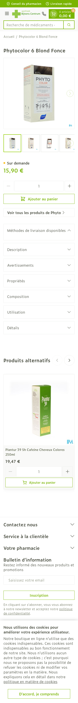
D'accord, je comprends (39, 693)
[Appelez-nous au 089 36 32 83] (44, 14)
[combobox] (33, 24)
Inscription (39, 595)
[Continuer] (70, 93)
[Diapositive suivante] (69, 360)
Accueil (8, 36)
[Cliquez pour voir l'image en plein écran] (39, 93)
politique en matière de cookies (30, 681)
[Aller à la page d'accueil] (26, 14)
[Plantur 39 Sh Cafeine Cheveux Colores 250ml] (39, 409)
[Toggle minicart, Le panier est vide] (53, 14)
